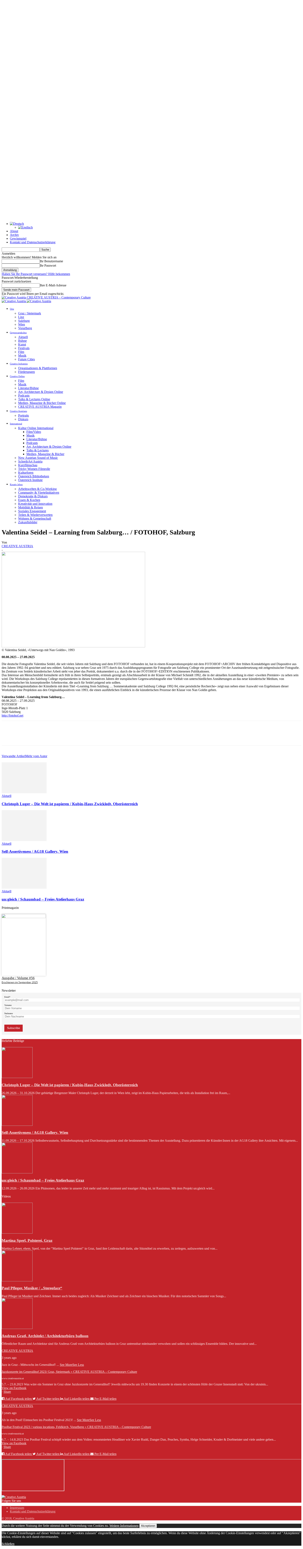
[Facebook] (8, 737)
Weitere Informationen (124, 1525)
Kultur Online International (35, 428)
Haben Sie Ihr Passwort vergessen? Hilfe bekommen (36, 274)
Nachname (8, 1013)
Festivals (23, 348)
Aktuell (23, 337)
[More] (68, 736)
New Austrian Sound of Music (38, 457)
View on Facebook (14, 1388)
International (16, 423)
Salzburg (24, 320)
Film (21, 352)
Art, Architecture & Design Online (40, 392)
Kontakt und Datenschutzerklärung (32, 242)
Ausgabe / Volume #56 (18, 978)
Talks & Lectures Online (34, 399)
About (14, 231)
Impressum (17, 1507)
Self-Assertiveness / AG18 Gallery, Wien (35, 851)
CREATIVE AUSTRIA (17, 546)
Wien (21, 324)
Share (7, 1391)
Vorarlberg (25, 328)
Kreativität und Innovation (35, 503)
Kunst (22, 344)
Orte (12, 309)
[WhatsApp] (53, 737)
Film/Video (33, 432)
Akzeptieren (148, 1525)
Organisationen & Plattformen (37, 368)
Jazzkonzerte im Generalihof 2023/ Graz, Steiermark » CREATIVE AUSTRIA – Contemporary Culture (69, 1371)
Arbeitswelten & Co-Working (37, 489)
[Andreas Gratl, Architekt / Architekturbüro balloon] (17, 1328)
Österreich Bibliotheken (33, 476)
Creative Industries (19, 363)
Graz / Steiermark (29, 313)
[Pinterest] (38, 737)
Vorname (8, 1005)
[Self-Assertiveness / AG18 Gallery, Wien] (24, 840)
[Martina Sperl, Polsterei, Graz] (17, 1232)
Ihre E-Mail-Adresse (53, 285)
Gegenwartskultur (18, 332)
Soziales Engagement (32, 511)
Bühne (22, 340)
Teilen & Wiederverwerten (35, 515)
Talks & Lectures (37, 450)
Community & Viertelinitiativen (38, 492)
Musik (22, 355)
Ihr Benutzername (51, 261)
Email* (7, 997)
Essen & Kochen (29, 500)
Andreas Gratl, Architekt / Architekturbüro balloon (45, 1336)
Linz (21, 317)
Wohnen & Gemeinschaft (34, 518)
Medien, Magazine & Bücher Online (42, 403)
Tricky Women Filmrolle (34, 469)
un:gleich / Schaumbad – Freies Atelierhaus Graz (43, 899)
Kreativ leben (16, 484)
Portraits (23, 415)
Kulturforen (25, 472)
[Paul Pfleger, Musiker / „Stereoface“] (17, 1280)
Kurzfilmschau (27, 465)
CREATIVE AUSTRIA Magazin (40, 406)
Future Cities (26, 359)
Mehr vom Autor (36, 756)
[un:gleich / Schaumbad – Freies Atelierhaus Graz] (24, 887)
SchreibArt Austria (30, 461)
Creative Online (17, 376)
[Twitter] (23, 737)
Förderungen (26, 372)
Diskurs (23, 419)
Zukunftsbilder (27, 522)
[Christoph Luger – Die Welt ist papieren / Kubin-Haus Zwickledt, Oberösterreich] (24, 792)
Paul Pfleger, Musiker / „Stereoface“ (32, 1288)
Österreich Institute (30, 480)
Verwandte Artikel (13, 756)
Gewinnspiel (18, 238)
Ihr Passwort (48, 265)
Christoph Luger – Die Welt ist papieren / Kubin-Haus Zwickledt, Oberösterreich (70, 804)
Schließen (8, 1543)
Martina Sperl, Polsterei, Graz (27, 1240)
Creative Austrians (18, 411)
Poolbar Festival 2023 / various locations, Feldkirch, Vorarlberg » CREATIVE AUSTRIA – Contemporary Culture (76, 1427)
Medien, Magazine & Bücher (45, 454)
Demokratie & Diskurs (33, 496)
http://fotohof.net (12, 715)
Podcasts (23, 395)
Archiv (14, 235)
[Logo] (14, 301)
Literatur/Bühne (28, 388)
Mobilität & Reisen (30, 507)
